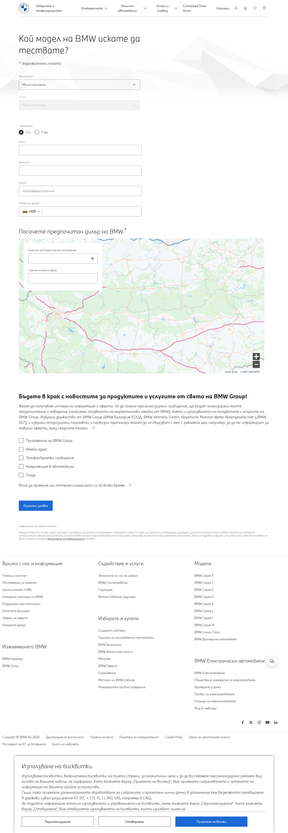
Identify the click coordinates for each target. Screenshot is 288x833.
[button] (256, 356)
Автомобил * (26, 76)
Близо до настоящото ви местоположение (52, 250)
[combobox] (63, 258)
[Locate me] (92, 258)
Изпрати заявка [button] (36, 506)
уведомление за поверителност (66, 538)
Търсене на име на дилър (42, 270)
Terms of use (231, 372)
